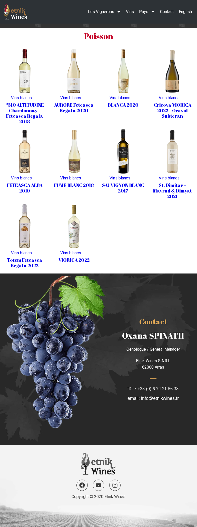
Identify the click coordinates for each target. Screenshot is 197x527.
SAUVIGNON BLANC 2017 (123, 188)
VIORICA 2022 (74, 260)
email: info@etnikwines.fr (153, 398)
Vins (130, 11)
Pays (143, 11)
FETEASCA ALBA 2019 (25, 188)
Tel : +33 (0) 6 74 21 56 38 (153, 388)
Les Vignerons (101, 11)
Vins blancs (21, 97)
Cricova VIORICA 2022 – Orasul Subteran (172, 110)
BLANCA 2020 (123, 105)
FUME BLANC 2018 (74, 185)
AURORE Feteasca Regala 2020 (74, 108)
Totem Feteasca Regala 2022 (24, 263)
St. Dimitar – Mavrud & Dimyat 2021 (172, 190)
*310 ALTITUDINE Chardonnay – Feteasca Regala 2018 (25, 113)
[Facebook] (82, 485)
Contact (167, 11)
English (185, 11)
